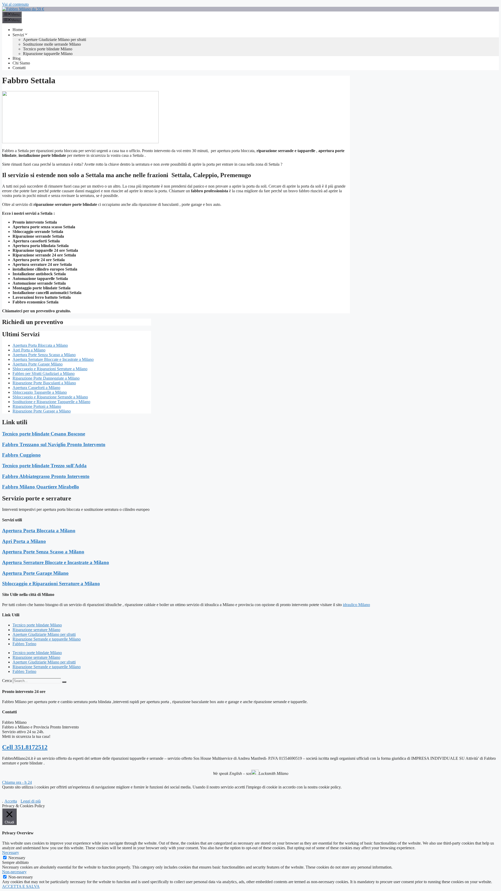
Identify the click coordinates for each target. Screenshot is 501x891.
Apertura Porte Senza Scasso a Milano (44, 354)
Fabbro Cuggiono (21, 455)
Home (18, 29)
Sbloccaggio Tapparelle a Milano (40, 392)
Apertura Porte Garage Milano (38, 364)
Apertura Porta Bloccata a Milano (40, 345)
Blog (17, 58)
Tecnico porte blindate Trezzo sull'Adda (44, 465)
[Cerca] (64, 682)
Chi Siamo (21, 63)
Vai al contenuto (15, 4)
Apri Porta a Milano (29, 350)
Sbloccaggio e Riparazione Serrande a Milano (50, 397)
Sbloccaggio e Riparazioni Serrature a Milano (50, 369)
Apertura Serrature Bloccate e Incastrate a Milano (53, 359)
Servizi (18, 35)
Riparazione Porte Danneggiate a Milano (46, 378)
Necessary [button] (10, 852)
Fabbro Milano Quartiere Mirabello (40, 486)
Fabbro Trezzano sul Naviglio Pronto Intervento (53, 444)
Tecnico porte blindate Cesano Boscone (43, 433)
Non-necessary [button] (14, 872)
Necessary (16, 858)
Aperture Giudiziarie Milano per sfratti (54, 39)
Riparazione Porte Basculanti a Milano (44, 383)
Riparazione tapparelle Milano (48, 53)
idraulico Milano (356, 604)
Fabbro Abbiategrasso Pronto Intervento (46, 476)
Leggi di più (31, 801)
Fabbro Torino (24, 644)
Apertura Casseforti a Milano (36, 387)
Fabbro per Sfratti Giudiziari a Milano (44, 373)
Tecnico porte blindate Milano (47, 49)
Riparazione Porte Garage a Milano (42, 411)
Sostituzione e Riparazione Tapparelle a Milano (51, 401)
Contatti (19, 67)
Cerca (7, 680)
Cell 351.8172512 (24, 747)
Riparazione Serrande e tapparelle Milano (47, 639)
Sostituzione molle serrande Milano (52, 44)
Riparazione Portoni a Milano (37, 406)
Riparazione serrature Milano (36, 629)
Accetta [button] (10, 801)
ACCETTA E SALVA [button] (21, 886)
